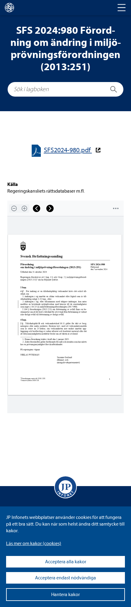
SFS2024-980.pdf (68, 150)
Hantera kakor (65, 594)
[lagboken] (9, 7)
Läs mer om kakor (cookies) (33, 543)
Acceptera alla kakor (65, 561)
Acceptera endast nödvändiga (65, 578)
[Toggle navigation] (121, 7)
